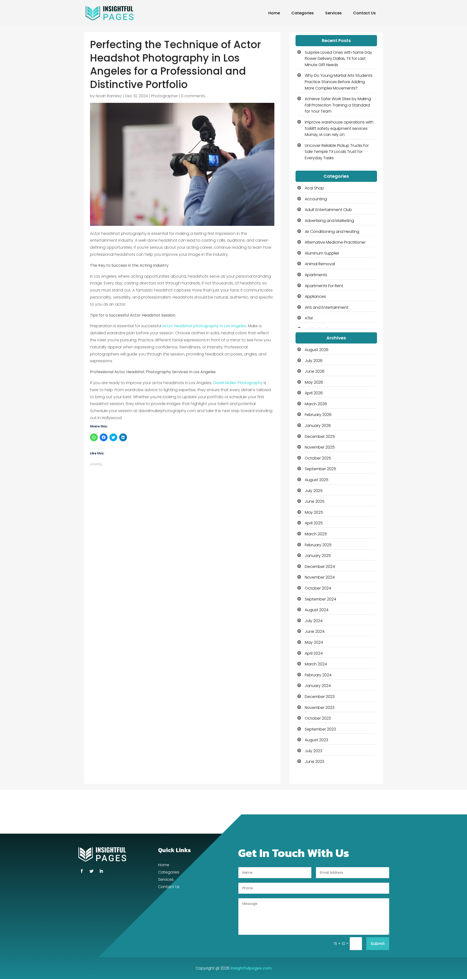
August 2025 (316, 480)
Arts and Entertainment (326, 307)
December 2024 (320, 566)
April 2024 (314, 653)
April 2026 (314, 393)
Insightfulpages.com (251, 968)
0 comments (193, 96)
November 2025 (320, 447)
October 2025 (318, 458)
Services (333, 13)
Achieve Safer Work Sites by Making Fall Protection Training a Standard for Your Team (338, 105)
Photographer (164, 96)
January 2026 (318, 425)
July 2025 (314, 491)
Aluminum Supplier (322, 253)
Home (274, 13)
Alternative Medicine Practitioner (335, 242)
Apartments (316, 275)
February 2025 (318, 545)
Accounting (316, 199)
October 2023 (318, 718)
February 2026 (318, 414)
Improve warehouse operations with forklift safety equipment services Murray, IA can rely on (339, 128)
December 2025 (320, 436)
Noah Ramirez (109, 96)
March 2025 (316, 534)
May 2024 (314, 642)
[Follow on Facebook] (82, 871)
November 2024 (320, 577)
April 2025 (314, 523)
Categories (302, 13)
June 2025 (314, 501)
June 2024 (314, 631)
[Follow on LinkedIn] (101, 871)
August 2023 (316, 740)
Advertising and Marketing (329, 220)
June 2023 (314, 761)
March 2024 (316, 664)
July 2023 (313, 751)
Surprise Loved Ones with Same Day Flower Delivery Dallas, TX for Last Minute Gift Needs (338, 59)
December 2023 (320, 696)
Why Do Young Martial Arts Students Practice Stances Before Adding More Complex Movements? (338, 82)
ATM (309, 318)
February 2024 (318, 675)
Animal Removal (320, 264)
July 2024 (314, 621)
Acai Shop (314, 188)
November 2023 (319, 707)
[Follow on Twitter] (91, 871)
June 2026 (314, 371)
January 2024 (318, 685)
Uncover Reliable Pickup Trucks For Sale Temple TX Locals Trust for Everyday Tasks (337, 152)
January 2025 (318, 555)
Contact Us (364, 13)
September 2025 (320, 469)
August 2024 (316, 610)
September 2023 (320, 729)
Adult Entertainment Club (328, 209)
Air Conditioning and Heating (332, 231)
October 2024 (318, 588)
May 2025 (314, 512)
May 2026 (314, 382)
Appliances (315, 296)
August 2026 (316, 350)
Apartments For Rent (324, 286)
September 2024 (320, 599)
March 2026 (316, 404)
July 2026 (314, 360)
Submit (378, 943)
